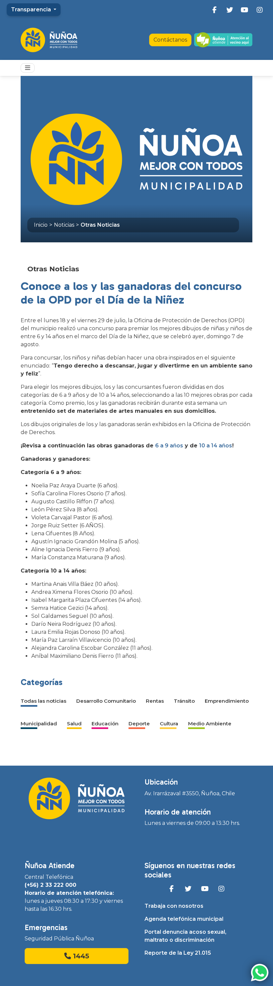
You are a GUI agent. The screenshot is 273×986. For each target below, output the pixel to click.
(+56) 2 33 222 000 (50, 885)
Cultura (169, 723)
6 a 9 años (169, 445)
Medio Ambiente (209, 723)
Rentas (155, 701)
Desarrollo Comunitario (106, 701)
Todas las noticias (43, 701)
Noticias (64, 225)
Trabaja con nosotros (173, 906)
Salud (74, 723)
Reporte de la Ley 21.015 (177, 953)
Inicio (41, 225)
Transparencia (31, 9)
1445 (80, 956)
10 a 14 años (215, 445)
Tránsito (184, 701)
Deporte (139, 723)
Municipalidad (39, 723)
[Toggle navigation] (28, 68)
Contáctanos (170, 40)
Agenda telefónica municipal (183, 919)
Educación (105, 723)
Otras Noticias (100, 225)
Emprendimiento (227, 701)
